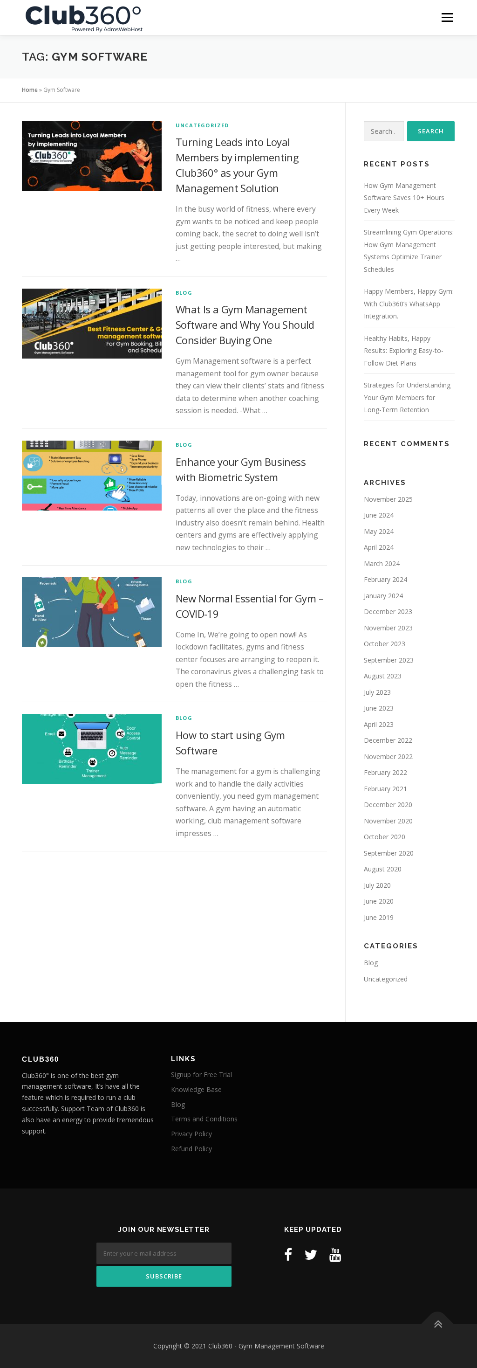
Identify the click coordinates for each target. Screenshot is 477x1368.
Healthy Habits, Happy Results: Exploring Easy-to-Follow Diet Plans (403, 350)
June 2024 (379, 515)
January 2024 (383, 595)
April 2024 (379, 547)
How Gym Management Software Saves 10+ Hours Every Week (404, 197)
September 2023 (389, 660)
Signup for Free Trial (201, 1074)
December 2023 (388, 611)
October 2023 (384, 643)
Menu (447, 17)
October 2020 (384, 836)
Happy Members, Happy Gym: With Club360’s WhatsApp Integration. (409, 303)
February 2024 (385, 579)
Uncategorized (202, 125)
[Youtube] (335, 1254)
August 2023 (383, 675)
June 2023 (379, 708)
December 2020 (388, 804)
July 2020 (377, 885)
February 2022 (385, 772)
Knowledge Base (196, 1089)
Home (30, 90)
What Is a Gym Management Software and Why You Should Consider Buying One (245, 324)
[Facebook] (288, 1254)
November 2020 (388, 820)
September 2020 (389, 853)
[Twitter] (310, 1254)
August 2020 (383, 868)
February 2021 (385, 788)
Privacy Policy (191, 1133)
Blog (184, 292)
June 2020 (379, 901)
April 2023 (379, 724)
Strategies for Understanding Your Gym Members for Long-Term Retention (407, 397)
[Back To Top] (437, 1324)
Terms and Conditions (204, 1118)
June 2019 (379, 917)
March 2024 (382, 563)
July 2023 (377, 692)
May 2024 (379, 531)
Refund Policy (191, 1148)
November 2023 (388, 627)
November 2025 (388, 499)
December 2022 (388, 740)
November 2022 (388, 756)
